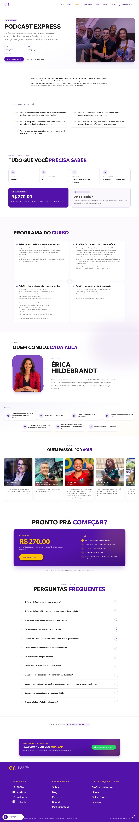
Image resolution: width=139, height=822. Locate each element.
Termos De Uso (72, 818)
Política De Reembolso (46, 818)
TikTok (20, 787)
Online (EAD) (99, 797)
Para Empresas (60, 806)
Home (62, 4)
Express (96, 801)
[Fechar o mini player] (21, 817)
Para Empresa (87, 4)
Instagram (22, 797)
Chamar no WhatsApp (105, 747)
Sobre (69, 4)
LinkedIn (21, 801)
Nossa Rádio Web (30, 818)
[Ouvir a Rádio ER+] (6, 817)
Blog (97, 4)
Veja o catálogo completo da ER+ (77, 724)
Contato (56, 801)
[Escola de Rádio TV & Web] (12, 767)
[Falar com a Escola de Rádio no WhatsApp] (133, 816)
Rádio (114, 4)
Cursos (77, 4)
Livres (95, 792)
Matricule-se (125, 4)
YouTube (21, 792)
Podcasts (105, 4)
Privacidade (60, 818)
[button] (23, 175)
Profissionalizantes (103, 787)
